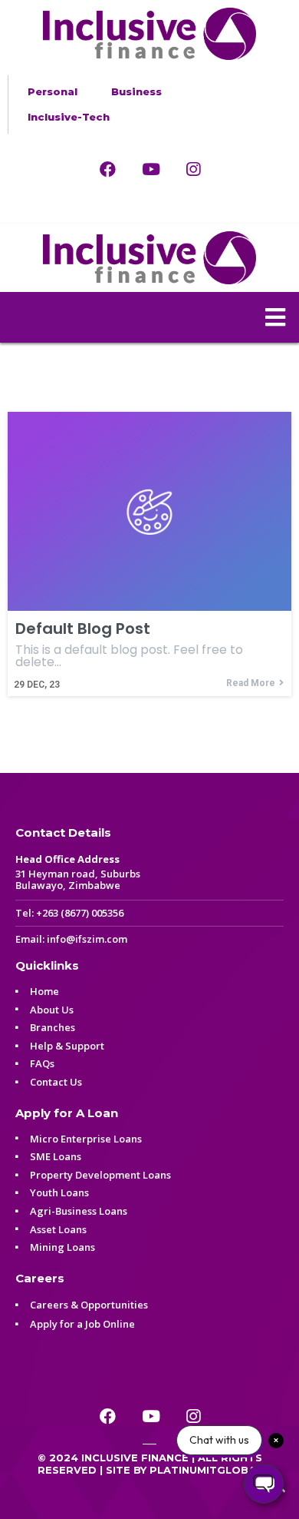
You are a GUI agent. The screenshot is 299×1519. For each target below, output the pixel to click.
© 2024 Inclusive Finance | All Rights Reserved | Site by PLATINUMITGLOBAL (150, 1463)
